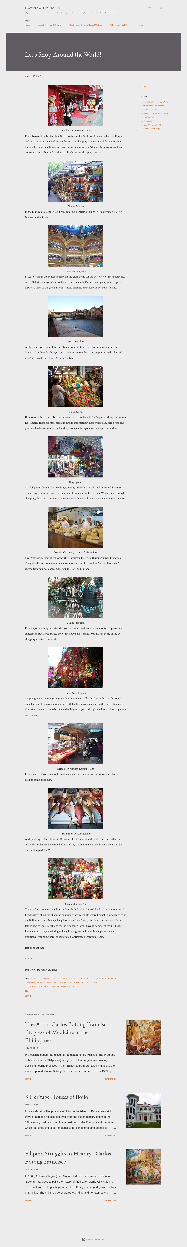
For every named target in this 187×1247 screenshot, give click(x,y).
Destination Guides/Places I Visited (85, 25)
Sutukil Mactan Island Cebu (153, 125)
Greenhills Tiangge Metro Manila (155, 113)
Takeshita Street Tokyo (150, 128)
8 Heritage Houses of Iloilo (56, 1097)
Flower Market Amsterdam (152, 105)
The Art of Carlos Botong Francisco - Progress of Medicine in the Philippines (68, 1032)
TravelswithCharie (42, 7)
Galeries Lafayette (149, 109)
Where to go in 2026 (119, 25)
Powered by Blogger (95, 1239)
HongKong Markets (149, 117)
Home (27, 25)
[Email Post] (26, 992)
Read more (110, 1079)
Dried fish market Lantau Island (154, 102)
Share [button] (144, 86)
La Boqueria (146, 121)
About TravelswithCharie (49, 25)
